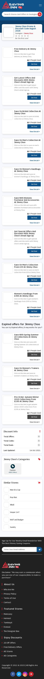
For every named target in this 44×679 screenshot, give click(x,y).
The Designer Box (11, 631)
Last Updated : (9, 450)
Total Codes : (9, 441)
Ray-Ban (13, 497)
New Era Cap (15, 490)
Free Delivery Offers (12, 647)
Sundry (13, 527)
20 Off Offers (9, 643)
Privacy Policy (9, 594)
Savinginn (18, 33)
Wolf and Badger (17, 520)
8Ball (12, 505)
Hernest (7, 618)
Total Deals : (9, 445)
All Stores (8, 651)
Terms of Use (9, 598)
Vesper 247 (14, 512)
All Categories (10, 656)
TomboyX (7, 622)
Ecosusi (6, 627)
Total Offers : (9, 436)
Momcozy (7, 614)
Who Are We (8, 589)
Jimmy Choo (28, 33)
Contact (7, 602)
